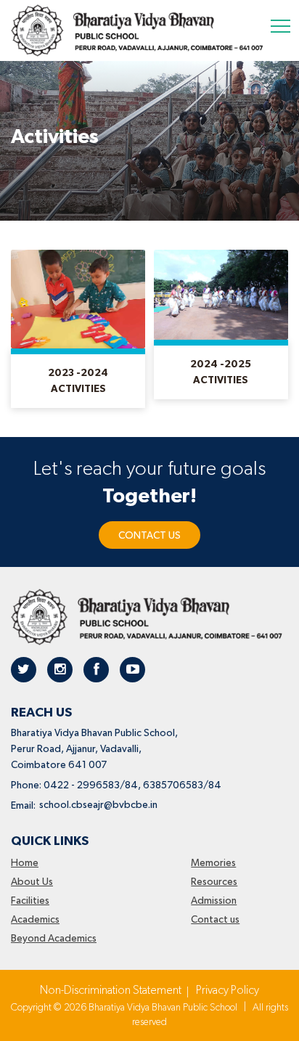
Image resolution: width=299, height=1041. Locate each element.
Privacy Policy (227, 991)
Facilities (30, 901)
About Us (32, 882)
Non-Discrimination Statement (110, 991)
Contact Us (149, 536)
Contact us (215, 920)
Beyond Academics (54, 939)
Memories (213, 863)
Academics (35, 920)
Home (24, 863)
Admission (214, 901)
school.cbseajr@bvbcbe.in (98, 805)
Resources (214, 882)
